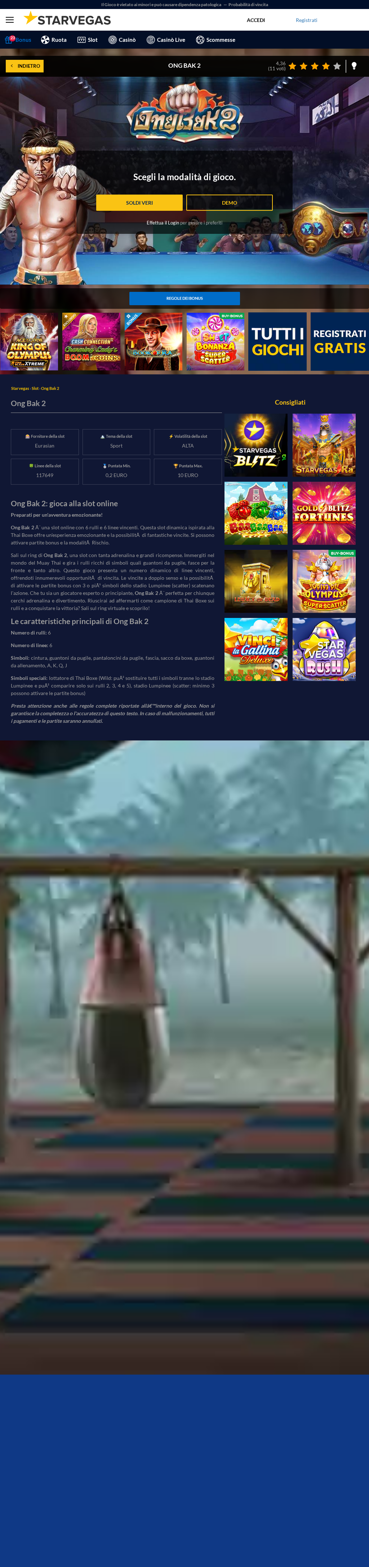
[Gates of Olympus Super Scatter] (324, 581)
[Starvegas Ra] (324, 445)
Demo (229, 203)
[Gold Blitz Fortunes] (324, 513)
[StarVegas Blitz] (256, 445)
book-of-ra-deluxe (145, 316)
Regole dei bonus (184, 298)
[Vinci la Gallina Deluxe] (256, 649)
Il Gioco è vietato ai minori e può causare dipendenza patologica (161, 4)
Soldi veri (139, 203)
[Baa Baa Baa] (256, 513)
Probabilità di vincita (248, 4)
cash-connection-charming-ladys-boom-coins (88, 324)
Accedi (256, 20)
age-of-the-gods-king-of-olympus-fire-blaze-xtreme (27, 324)
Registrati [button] (306, 20)
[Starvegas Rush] (324, 649)
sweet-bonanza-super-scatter (211, 320)
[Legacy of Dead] (256, 581)
